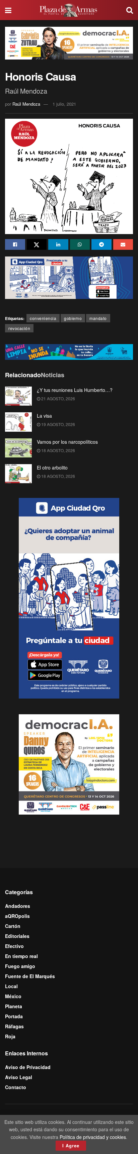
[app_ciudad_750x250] (69, 277)
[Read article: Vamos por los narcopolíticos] (18, 447)
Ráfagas (14, 1026)
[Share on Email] (123, 244)
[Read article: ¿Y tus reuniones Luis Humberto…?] (18, 396)
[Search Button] (129, 10)
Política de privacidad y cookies (93, 1137)
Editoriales (17, 936)
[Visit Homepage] (69, 10)
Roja (10, 1036)
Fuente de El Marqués (30, 976)
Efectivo (14, 946)
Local (11, 986)
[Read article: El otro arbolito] (18, 473)
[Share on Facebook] (15, 244)
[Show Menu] (8, 10)
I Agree (70, 1145)
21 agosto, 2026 (57, 398)
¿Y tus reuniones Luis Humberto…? (75, 390)
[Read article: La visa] (18, 421)
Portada (14, 1016)
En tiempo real (21, 956)
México (13, 996)
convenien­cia (43, 318)
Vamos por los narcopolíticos (67, 441)
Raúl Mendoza (26, 104)
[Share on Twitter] (37, 244)
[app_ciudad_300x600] (69, 597)
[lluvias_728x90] (69, 351)
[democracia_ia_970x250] (69, 42)
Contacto (15, 1087)
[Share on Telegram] (101, 244)
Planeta (13, 1006)
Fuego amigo (20, 966)
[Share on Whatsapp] (80, 244)
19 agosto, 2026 (57, 424)
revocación (19, 328)
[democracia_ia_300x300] (69, 763)
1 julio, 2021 (64, 104)
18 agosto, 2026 (57, 450)
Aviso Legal (18, 1077)
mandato (98, 318)
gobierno (73, 318)
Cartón (12, 926)
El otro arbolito (52, 467)
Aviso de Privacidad (28, 1067)
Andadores (17, 906)
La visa (44, 415)
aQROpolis (17, 916)
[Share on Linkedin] (58, 244)
